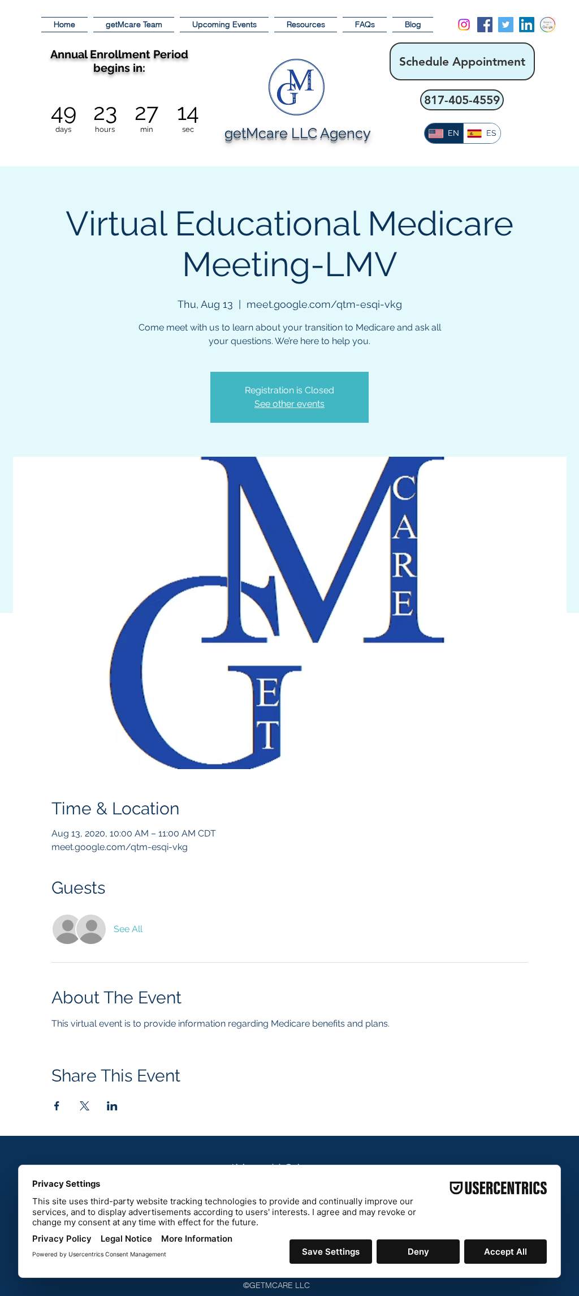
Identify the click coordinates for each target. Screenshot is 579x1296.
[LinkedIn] (526, 24)
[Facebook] (484, 24)
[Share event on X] (84, 1105)
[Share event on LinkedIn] (112, 1105)
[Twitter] (505, 24)
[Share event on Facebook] (56, 1105)
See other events (289, 403)
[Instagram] (464, 24)
